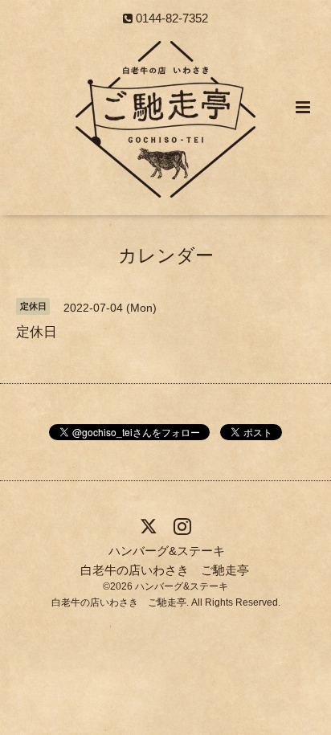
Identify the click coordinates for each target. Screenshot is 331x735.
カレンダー (166, 256)
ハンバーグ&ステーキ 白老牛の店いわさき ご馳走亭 (164, 559)
